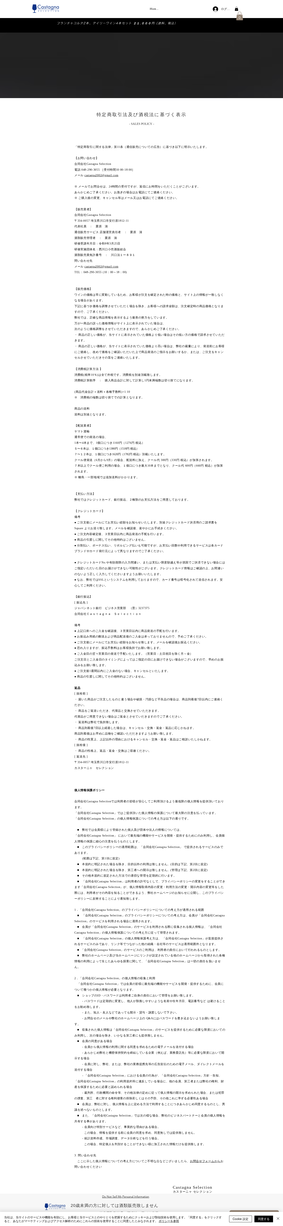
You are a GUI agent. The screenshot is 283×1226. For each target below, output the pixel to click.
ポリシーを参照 (169, 1221)
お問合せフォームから (205, 1161)
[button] (236, 9)
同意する (264, 1219)
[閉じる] (278, 1219)
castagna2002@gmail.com (101, 175)
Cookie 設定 (240, 1219)
